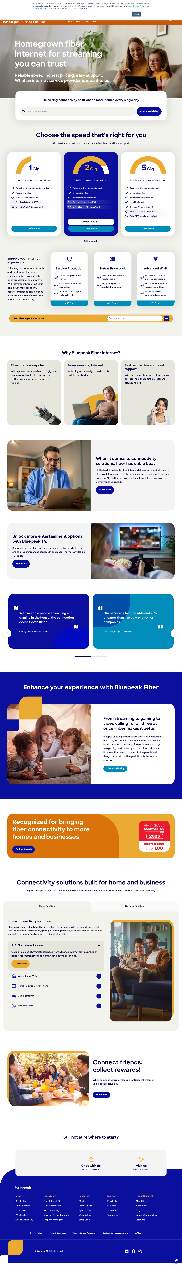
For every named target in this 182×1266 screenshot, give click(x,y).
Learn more (20, 964)
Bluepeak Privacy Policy (135, 6)
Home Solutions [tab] (47, 906)
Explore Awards (23, 849)
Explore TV (21, 564)
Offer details (91, 241)
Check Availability (115, 768)
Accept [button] (136, 14)
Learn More (105, 490)
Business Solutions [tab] (134, 906)
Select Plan (34, 229)
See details (101, 1095)
